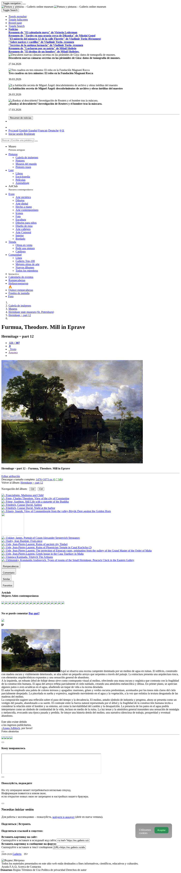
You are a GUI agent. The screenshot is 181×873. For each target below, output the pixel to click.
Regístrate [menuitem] (29, 133)
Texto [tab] (12, 349)
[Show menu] (24, 4)
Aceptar (161, 830)
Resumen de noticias (20, 118)
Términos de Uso (31, 869)
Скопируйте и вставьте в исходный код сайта (28, 840)
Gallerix (17, 853)
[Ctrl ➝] (40, 537)
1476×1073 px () (49, 479)
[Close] (36, 141)
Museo (16, 148)
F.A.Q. (14, 866)
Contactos (35, 866)
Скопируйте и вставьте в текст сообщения (26, 847)
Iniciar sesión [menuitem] (15, 133)
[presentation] (94, 355)
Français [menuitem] (43, 130)
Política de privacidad (53, 869)
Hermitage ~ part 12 (32, 482)
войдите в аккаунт (63, 817)
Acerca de (24, 866)
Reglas (17, 869)
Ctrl (32, 489)
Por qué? (34, 613)
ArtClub (20, 188)
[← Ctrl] (56, 511)
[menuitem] (61, 130)
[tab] (14, 342)
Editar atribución (10, 476)
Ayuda (5, 866)
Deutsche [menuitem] (53, 130)
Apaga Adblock (11, 728)
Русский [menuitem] (13, 130)
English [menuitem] (23, 130)
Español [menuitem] (32, 130)
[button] (17, 16)
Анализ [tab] (12, 352)
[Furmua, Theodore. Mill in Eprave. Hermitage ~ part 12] (72, 462)
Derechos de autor (76, 869)
